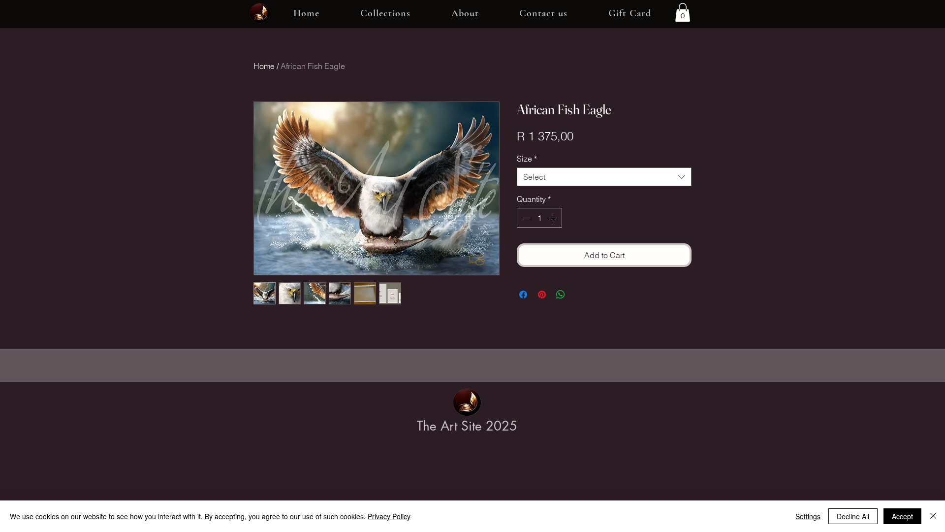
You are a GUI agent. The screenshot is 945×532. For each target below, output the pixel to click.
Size (527, 159)
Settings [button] (807, 516)
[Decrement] (525, 217)
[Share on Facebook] (523, 294)
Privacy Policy (389, 516)
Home (264, 66)
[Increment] (554, 217)
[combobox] (604, 176)
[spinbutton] (539, 217)
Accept (902, 516)
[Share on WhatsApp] (561, 294)
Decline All (853, 516)
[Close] (933, 516)
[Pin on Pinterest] (542, 294)
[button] (385, 14)
